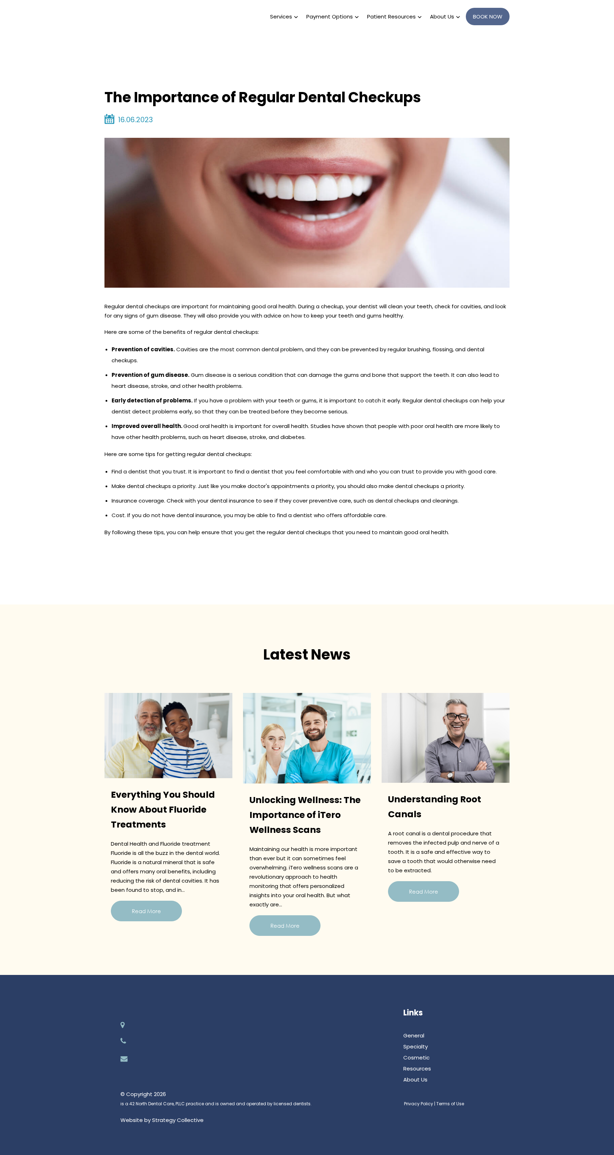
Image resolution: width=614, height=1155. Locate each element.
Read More (146, 911)
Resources (417, 1068)
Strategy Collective (178, 1120)
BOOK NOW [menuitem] (487, 16)
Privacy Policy (418, 1104)
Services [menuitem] (281, 16)
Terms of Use (450, 1104)
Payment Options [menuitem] (329, 16)
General (413, 1035)
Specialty (415, 1046)
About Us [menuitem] (442, 16)
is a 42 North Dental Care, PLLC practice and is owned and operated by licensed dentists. (216, 1104)
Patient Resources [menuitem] (391, 16)
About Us (415, 1079)
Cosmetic (416, 1057)
